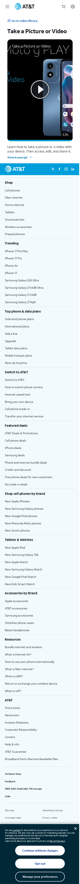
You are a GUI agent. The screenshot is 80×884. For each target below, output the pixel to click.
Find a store (12, 708)
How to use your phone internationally (29, 662)
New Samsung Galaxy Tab (22, 555)
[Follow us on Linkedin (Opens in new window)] (72, 169)
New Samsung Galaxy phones (24, 509)
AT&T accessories (16, 608)
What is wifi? (13, 691)
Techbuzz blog (13, 773)
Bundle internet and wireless (23, 647)
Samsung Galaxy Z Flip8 (20, 302)
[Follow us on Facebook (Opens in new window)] (59, 169)
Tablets (10, 212)
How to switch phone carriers (24, 387)
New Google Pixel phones (21, 516)
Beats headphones (17, 630)
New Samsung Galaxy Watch (23, 569)
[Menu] (7, 6)
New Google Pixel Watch (20, 577)
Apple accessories (16, 601)
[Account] (73, 6)
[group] (40, 182)
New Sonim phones (17, 530)
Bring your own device (19, 402)
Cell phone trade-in (17, 409)
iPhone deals (13, 448)
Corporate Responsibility (21, 730)
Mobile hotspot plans (18, 355)
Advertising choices (52, 810)
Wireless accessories (18, 227)
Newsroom (12, 715)
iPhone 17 (11, 273)
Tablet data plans (16, 348)
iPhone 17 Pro (13, 258)
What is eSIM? (14, 676)
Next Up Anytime (16, 363)
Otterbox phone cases (19, 623)
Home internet (14, 205)
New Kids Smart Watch (20, 584)
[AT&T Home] (24, 6)
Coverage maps (13, 817)
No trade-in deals (16, 484)
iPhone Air (11, 265)
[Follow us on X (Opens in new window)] (52, 169)
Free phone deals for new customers (28, 477)
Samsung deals (15, 455)
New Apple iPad (15, 547)
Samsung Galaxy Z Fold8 (21, 295)
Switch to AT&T (14, 380)
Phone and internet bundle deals (26, 462)
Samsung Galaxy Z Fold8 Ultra (24, 288)
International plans (17, 326)
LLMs (7, 796)
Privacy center (49, 817)
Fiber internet (14, 197)
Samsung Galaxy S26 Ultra (22, 280)
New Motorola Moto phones (23, 523)
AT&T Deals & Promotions (21, 433)
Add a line (11, 334)
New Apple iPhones (17, 501)
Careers (10, 737)
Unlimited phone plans (19, 319)
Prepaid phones (15, 234)
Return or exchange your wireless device (31, 683)
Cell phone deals (15, 440)
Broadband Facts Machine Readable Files (31, 759)
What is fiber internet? (19, 669)
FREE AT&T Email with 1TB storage (23, 788)
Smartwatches (14, 219)
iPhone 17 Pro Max (16, 251)
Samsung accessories (19, 615)
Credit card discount (18, 470)
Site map (9, 810)
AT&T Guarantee (15, 752)
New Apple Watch (16, 562)
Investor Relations (17, 722)
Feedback (10, 781)
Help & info (12, 744)
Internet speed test (17, 394)
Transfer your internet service (24, 416)
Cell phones (12, 190)
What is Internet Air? (18, 654)
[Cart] (63, 6)
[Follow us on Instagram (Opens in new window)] (66, 169)
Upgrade (10, 341)
